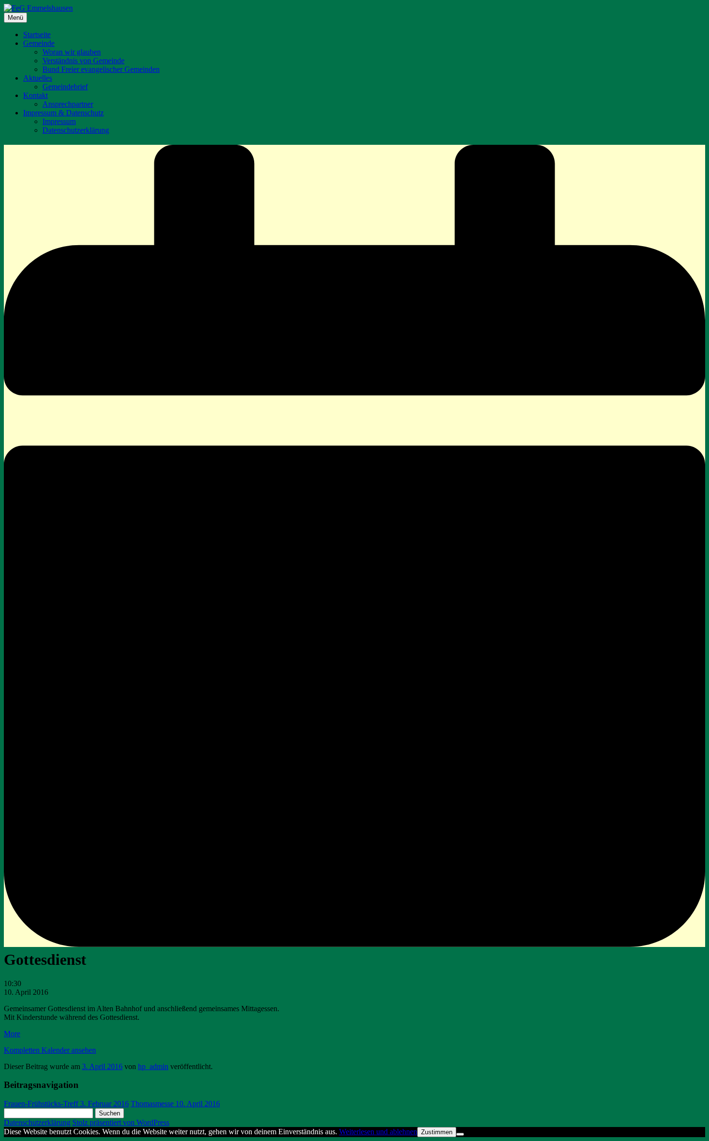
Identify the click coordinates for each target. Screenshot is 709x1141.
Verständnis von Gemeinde (83, 60)
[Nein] (460, 1134)
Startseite (37, 34)
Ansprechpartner (67, 104)
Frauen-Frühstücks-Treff (66, 1103)
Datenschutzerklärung (75, 130)
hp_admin (153, 1066)
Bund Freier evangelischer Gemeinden (101, 69)
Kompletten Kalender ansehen (50, 1050)
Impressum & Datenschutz (63, 113)
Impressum (59, 121)
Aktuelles (37, 78)
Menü (15, 17)
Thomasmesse (175, 1103)
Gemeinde (39, 43)
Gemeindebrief (65, 87)
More (12, 1034)
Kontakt (35, 95)
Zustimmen (436, 1132)
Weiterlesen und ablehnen (378, 1131)
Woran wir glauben (71, 52)
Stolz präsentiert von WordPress (120, 1122)
